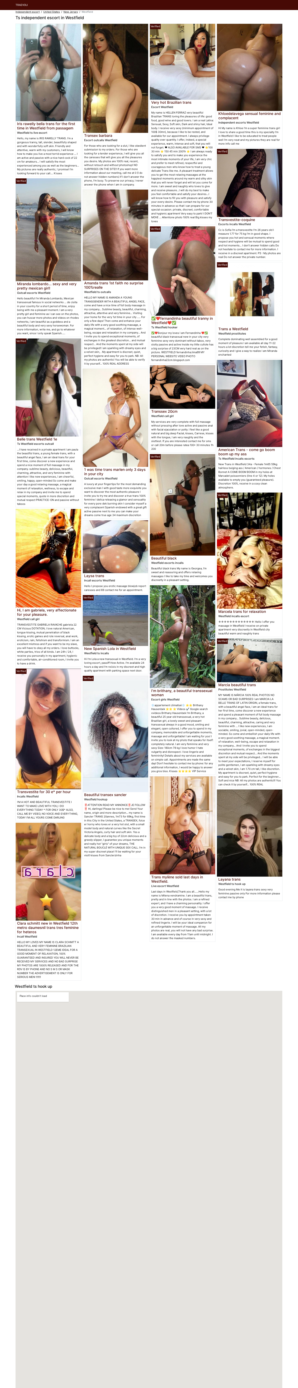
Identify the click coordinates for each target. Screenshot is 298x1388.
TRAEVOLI (22, 5)
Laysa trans (94, 576)
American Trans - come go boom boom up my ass (246, 452)
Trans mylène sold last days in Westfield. (177, 879)
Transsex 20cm (164, 411)
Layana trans (229, 879)
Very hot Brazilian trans (171, 102)
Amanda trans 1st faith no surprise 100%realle (113, 285)
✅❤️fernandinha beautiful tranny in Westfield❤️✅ (182, 320)
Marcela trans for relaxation (242, 611)
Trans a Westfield (233, 329)
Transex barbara (98, 135)
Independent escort (28, 11)
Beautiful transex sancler (105, 795)
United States (51, 11)
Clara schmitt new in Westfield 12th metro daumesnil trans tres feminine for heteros (48, 927)
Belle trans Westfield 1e (37, 439)
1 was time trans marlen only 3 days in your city (115, 471)
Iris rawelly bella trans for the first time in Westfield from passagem (46, 126)
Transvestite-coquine (236, 220)
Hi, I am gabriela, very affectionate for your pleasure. (46, 612)
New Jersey (70, 11)
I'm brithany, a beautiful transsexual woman (181, 693)
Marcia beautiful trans (237, 685)
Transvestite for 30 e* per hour (44, 792)
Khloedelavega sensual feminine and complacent (249, 115)
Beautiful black (164, 558)
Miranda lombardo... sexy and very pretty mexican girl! (47, 286)
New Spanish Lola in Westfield (110, 648)
